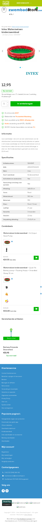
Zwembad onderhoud (8, 428)
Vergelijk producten (8, 461)
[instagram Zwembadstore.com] (7, 491)
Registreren (5, 452)
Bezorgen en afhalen (8, 383)
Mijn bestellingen (7, 455)
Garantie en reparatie (8, 392)
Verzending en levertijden (10, 389)
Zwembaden (5, 441)
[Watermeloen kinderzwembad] (7, 242)
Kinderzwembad (7, 431)
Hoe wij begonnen (7, 408)
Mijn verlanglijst (7, 458)
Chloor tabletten (7, 425)
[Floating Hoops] (6, 294)
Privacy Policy (6, 398)
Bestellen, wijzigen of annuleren (12, 376)
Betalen (4, 379)
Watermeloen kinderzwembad (20, 27)
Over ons (4, 402)
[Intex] (32, 73)
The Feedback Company (24, 519)
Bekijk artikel (11, 338)
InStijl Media (28, 515)
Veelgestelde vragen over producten (13, 419)
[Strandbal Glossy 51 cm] (6, 301)
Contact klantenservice (9, 373)
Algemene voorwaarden (9, 395)
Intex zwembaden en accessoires (12, 435)
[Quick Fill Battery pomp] (6, 287)
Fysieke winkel (6, 405)
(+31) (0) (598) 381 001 (12, 472)
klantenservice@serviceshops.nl (15, 476)
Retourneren (6, 386)
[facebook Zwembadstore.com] (3, 491)
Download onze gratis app (10, 422)
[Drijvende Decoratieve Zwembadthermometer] (11, 333)
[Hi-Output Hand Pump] (6, 250)
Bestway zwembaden (8, 438)
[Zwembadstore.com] (6, 3)
